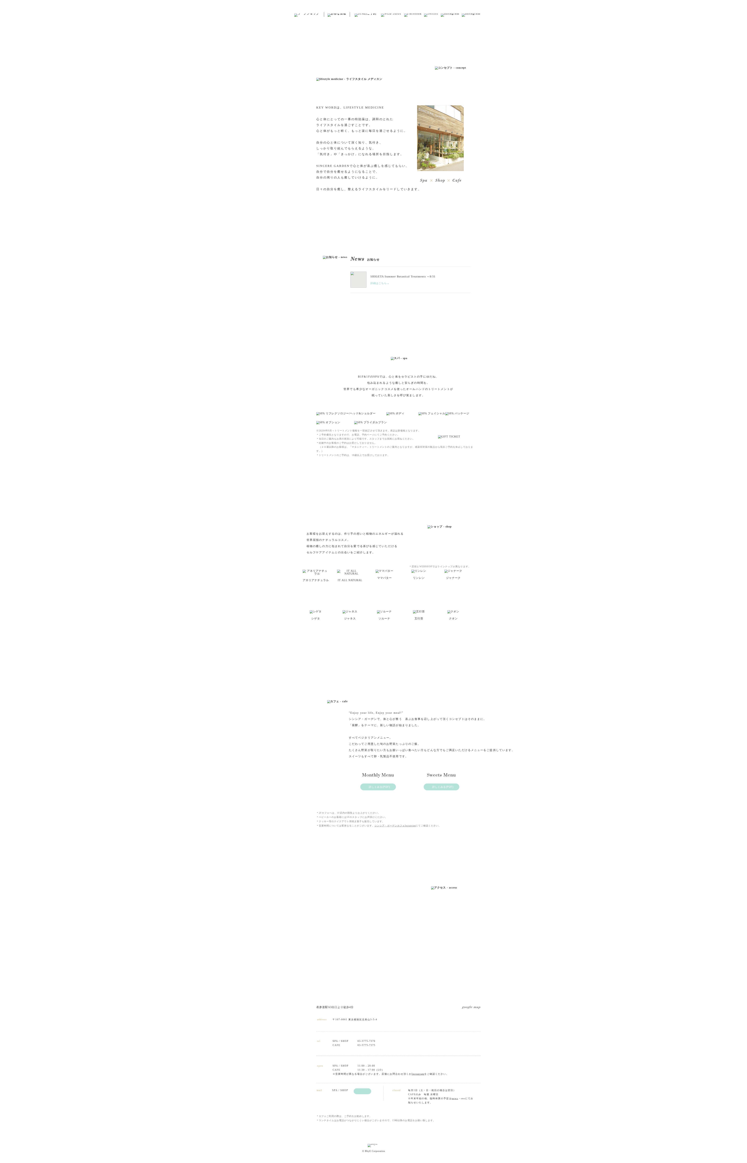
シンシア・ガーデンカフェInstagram (395, 825)
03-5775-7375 (366, 1045)
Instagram (418, 1074)
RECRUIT (274, 83)
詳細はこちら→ (379, 283)
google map (471, 1007)
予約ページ (368, 434)
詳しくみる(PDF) (379, 786)
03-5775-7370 (366, 1041)
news (455, 1098)
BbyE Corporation (279, 87)
